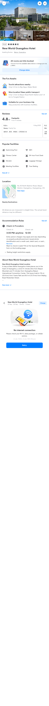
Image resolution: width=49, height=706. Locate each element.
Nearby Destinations (9, 202)
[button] (9, 191)
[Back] (4, 3)
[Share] (45, 3)
